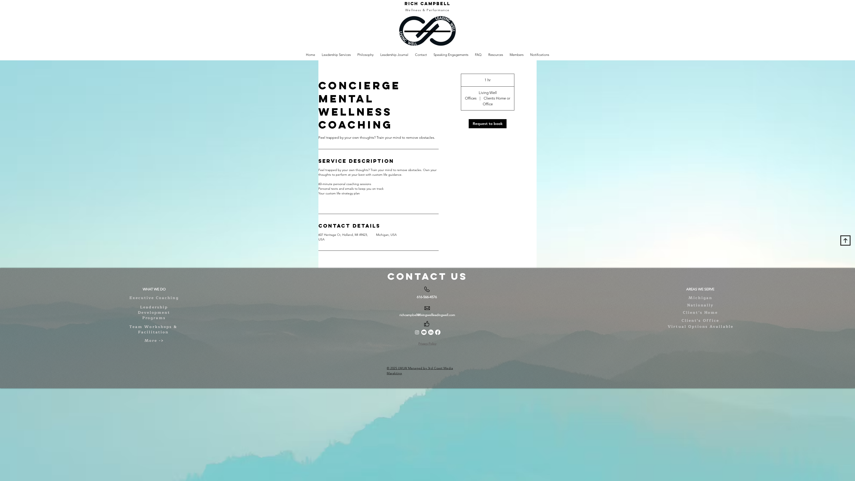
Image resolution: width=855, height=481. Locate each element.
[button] (495, 54)
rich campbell (427, 3)
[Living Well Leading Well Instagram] (417, 332)
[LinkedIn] (431, 332)
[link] (488, 123)
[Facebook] (437, 332)
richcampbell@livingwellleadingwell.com (427, 315)
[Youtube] (424, 332)
